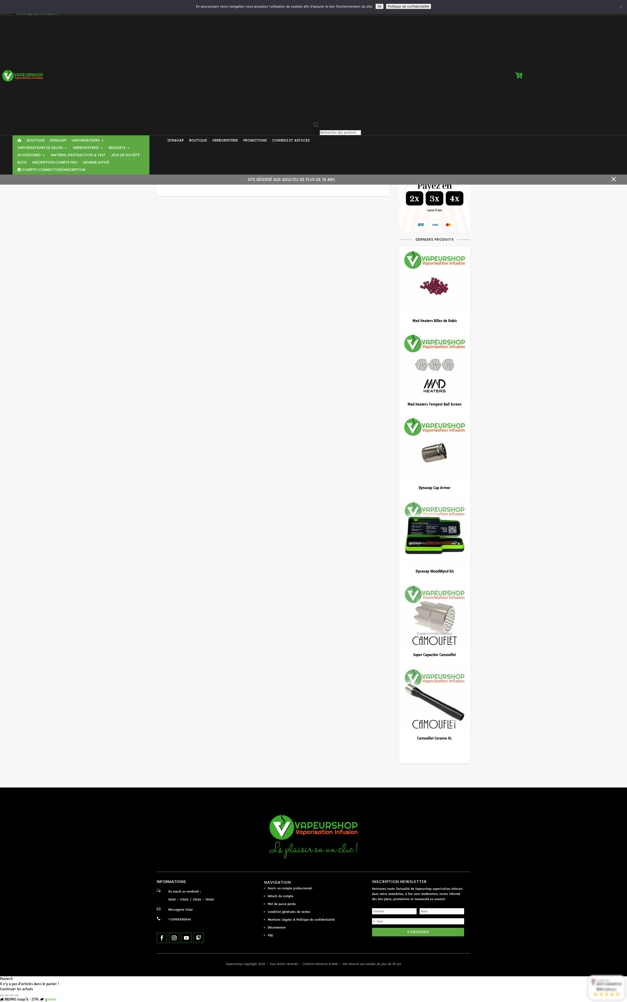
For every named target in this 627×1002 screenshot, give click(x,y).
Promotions (255, 141)
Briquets (117, 148)
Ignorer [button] (50, 999)
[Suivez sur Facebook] (162, 938)
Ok (379, 6)
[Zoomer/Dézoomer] (2, 995)
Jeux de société (125, 155)
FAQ (270, 935)
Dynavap (58, 141)
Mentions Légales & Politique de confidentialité (301, 919)
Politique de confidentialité (408, 6)
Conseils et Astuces (291, 141)
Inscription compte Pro (55, 163)
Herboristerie (85, 148)
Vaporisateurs (85, 141)
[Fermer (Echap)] (17, 995)
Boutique (36, 141)
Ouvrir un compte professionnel (290, 888)
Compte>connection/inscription (53, 170)
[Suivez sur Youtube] (186, 938)
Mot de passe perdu (282, 904)
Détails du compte (280, 896)
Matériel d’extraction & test (78, 155)
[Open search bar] (316, 126)
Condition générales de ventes (289, 912)
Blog (22, 163)
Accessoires (29, 155)
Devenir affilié (96, 163)
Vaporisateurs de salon (40, 148)
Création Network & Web (320, 964)
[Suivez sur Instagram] (174, 938)
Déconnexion (277, 927)
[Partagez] (12, 995)
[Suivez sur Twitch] (198, 938)
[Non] (620, 7)
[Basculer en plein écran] (7, 995)
